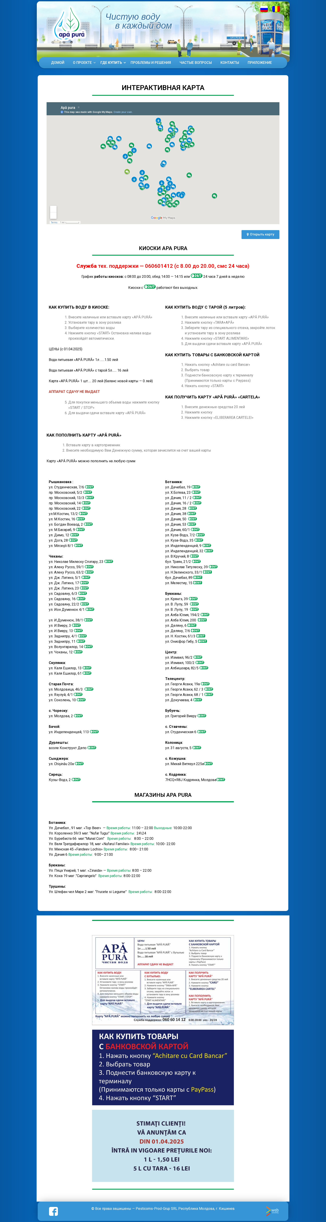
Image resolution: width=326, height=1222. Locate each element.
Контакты (229, 63)
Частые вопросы (196, 63)
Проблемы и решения (151, 63)
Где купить (111, 63)
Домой (57, 63)
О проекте (82, 63)
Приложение (260, 63)
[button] (260, 234)
